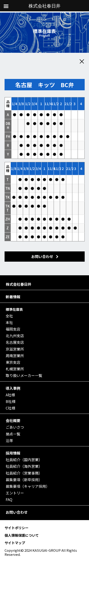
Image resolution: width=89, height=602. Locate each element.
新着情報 (13, 297)
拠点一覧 (13, 434)
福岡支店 (13, 329)
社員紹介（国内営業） (24, 460)
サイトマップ (15, 542)
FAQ (9, 499)
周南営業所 (15, 356)
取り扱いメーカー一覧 (24, 375)
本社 (9, 322)
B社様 (11, 401)
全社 (9, 316)
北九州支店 (15, 336)
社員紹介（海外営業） (24, 466)
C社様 (10, 408)
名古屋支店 (15, 342)
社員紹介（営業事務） (24, 473)
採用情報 (13, 453)
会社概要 (13, 420)
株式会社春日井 (18, 284)
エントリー (15, 493)
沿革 (9, 440)
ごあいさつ (15, 427)
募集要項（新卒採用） (24, 480)
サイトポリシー (17, 527)
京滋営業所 (15, 349)
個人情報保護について (22, 535)
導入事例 (13, 388)
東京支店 (13, 362)
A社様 (10, 395)
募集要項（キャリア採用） (28, 486)
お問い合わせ (17, 512)
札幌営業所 (15, 369)
